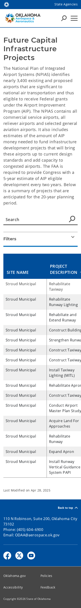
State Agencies (66, 4)
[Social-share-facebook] (7, 555)
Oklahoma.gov (14, 576)
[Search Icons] (63, 18)
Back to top (65, 507)
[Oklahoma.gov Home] (6, 4)
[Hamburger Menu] (74, 18)
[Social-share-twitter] (19, 555)
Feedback (47, 587)
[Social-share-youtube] (31, 555)
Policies (46, 576)
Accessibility (13, 587)
